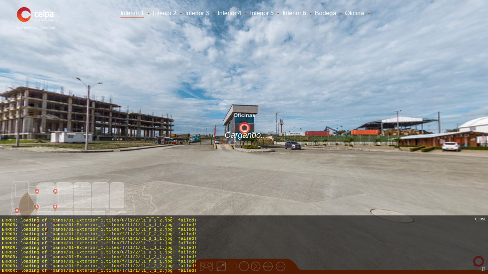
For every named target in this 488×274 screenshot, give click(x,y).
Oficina (354, 13)
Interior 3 (197, 13)
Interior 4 (229, 13)
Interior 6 (294, 13)
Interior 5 (262, 13)
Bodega (325, 13)
